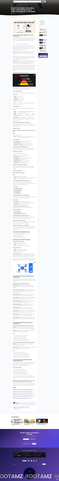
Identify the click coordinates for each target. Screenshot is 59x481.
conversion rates (20, 39)
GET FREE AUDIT (43, 1)
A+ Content (20, 331)
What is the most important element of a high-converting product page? (23, 389)
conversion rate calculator (42, 23)
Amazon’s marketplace (16, 362)
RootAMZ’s (23, 65)
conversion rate (21, 51)
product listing (15, 48)
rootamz (40, 25)
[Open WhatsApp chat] (57, 479)
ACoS (17, 336)
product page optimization (42, 24)
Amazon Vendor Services (42, 22)
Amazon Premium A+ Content (28, 114)
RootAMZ (14, 258)
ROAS (14, 357)
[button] (14, 1)
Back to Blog (13, 4)
